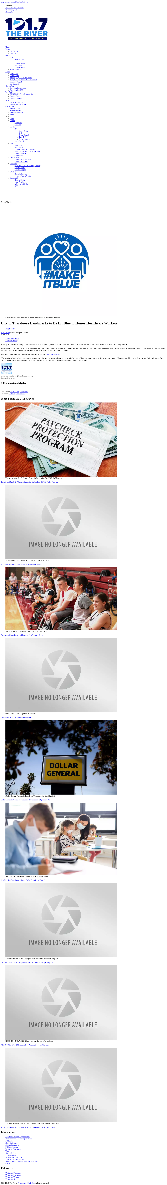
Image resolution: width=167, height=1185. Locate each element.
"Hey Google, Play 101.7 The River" (23, 80)
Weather (8, 100)
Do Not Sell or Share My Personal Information (22, 1161)
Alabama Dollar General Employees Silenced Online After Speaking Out (27, 962)
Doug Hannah (20, 63)
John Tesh (18, 65)
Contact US (9, 106)
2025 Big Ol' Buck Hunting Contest (23, 94)
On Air (7, 55)
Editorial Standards (12, 1145)
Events (7, 49)
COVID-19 (14, 392)
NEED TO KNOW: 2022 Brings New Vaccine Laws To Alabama (25, 1045)
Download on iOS (16, 90)
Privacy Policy (10, 1155)
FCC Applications (11, 1147)
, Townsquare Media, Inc (26, 1183)
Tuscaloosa (24, 392)
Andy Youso (19, 59)
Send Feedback (15, 110)
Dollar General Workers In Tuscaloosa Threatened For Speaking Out (25, 800)
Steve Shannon (20, 68)
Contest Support (16, 98)
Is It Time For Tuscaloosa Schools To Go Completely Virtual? (23, 880)
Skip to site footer (22, 2)
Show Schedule (15, 70)
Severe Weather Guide (18, 104)
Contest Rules (15, 96)
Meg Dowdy (5, 333)
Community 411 (11, 10)
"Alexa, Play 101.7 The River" (21, 78)
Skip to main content (8, 2)
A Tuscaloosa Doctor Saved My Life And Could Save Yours (22, 564)
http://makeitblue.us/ (53, 354)
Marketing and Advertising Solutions (18, 1139)
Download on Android (18, 88)
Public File (9, 1141)
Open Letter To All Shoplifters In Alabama (16, 717)
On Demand (14, 84)
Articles (12, 394)
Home (7, 47)
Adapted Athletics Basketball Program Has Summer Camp (22, 635)
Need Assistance (11, 1143)
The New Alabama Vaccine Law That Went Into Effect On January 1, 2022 (28, 1127)
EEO (12, 115)
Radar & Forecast (16, 102)
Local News (20, 394)
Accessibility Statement (13, 1157)
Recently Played (16, 82)
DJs (11, 57)
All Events (14, 51)
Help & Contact (15, 108)
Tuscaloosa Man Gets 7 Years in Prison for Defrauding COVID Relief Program (29, 482)
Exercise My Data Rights (14, 1159)
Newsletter (9, 12)
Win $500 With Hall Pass (14, 8)
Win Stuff (8, 92)
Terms (7, 1151)
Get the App (14, 76)
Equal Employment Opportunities (17, 1137)
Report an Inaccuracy (13, 1149)
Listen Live (14, 74)
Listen (7, 72)
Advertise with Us (16, 112)
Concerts (13, 53)
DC (16, 61)
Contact (8, 1163)
